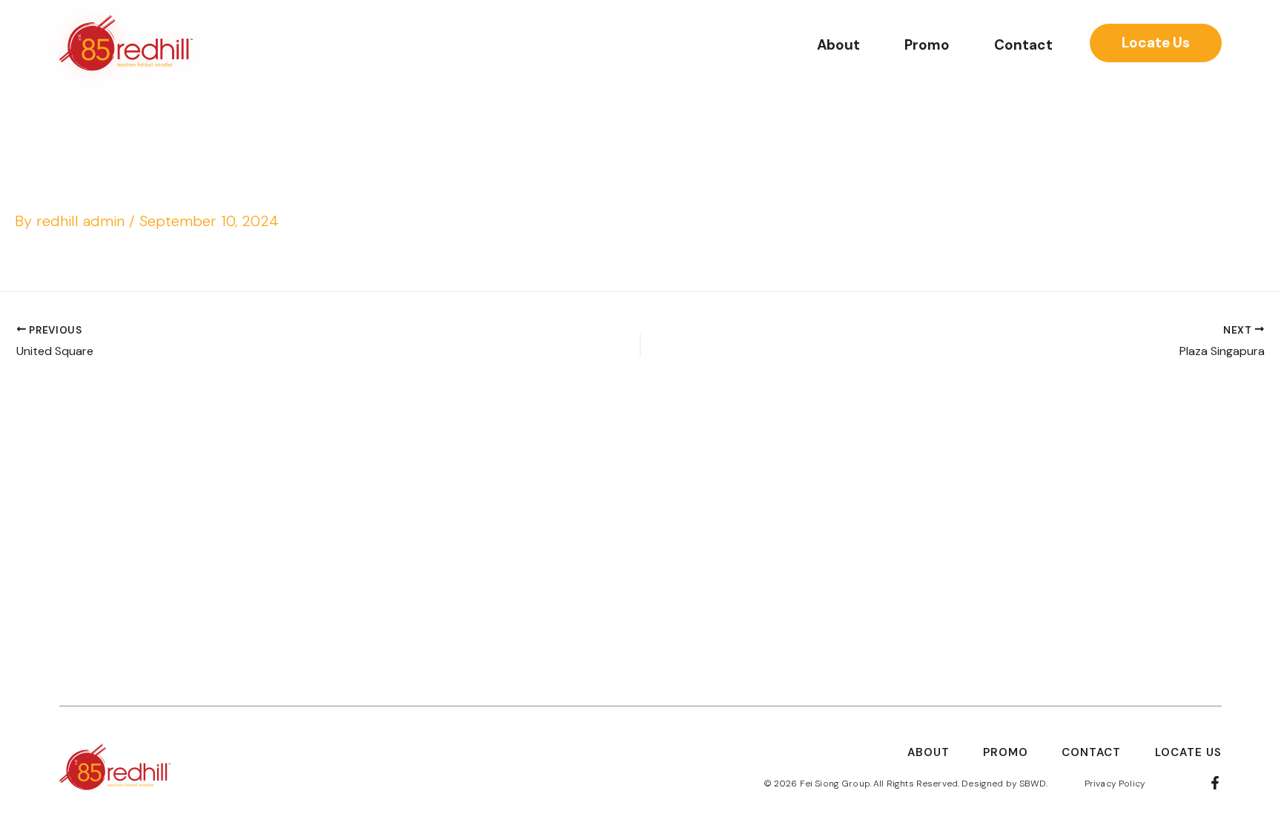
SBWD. (1033, 783)
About (838, 45)
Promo (927, 45)
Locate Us (1188, 752)
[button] (1156, 43)
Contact (1023, 45)
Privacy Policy (1115, 783)
